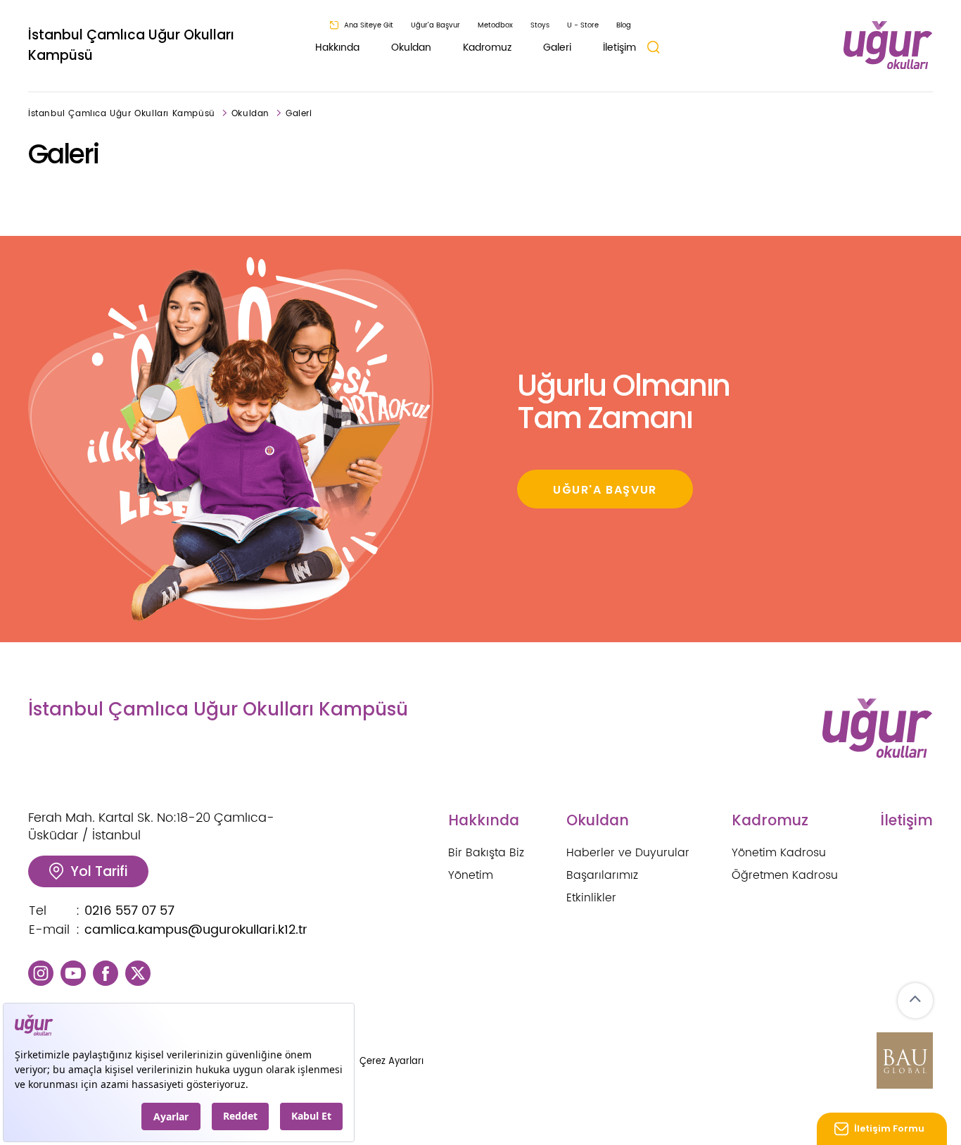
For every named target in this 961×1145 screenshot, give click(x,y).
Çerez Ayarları (391, 1061)
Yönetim (470, 875)
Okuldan (411, 47)
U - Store (583, 25)
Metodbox (495, 25)
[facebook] (105, 973)
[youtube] (73, 973)
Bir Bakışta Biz (486, 853)
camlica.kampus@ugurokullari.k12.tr (195, 930)
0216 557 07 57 (129, 911)
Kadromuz (487, 47)
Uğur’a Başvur (435, 25)
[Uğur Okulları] (888, 45)
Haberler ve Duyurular (627, 853)
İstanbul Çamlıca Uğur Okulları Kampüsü (131, 45)
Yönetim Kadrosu (779, 853)
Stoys (539, 25)
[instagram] (40, 973)
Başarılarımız (602, 875)
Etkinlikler (591, 898)
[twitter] (138, 973)
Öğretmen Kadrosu (785, 875)
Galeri (557, 47)
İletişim (619, 47)
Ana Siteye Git (368, 25)
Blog (623, 25)
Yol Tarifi (98, 871)
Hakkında (337, 47)
